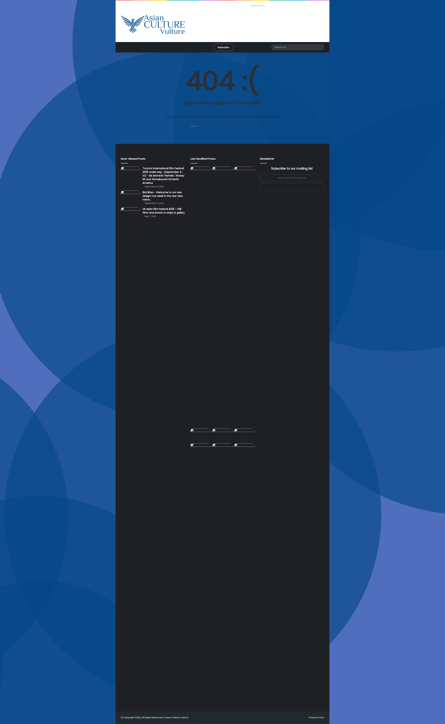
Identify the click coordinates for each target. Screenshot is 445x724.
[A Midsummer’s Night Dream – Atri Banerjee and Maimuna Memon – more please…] (200, 449)
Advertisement (257, 5)
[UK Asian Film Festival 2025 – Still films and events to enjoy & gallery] (130, 213)
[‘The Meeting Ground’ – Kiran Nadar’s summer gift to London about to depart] (222, 297)
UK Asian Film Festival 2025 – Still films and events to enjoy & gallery (164, 210)
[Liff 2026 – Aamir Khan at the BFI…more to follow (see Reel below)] (244, 435)
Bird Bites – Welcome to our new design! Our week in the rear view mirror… (163, 196)
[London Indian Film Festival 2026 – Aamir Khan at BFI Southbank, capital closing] (222, 573)
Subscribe (223, 47)
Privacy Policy (316, 717)
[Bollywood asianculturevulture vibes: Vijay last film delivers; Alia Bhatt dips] (200, 434)
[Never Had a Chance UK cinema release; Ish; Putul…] (244, 297)
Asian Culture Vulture (176, 717)
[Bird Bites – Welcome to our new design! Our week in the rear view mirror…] (130, 197)
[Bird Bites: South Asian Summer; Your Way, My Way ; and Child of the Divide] (244, 449)
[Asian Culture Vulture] (153, 24)
